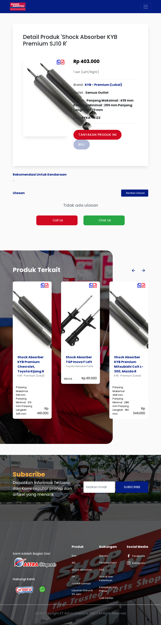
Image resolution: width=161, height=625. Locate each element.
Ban (74, 555)
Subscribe (132, 487)
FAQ (101, 569)
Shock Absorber (82, 569)
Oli (73, 576)
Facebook (138, 556)
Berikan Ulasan (135, 193)
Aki (73, 562)
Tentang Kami (108, 562)
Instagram (138, 563)
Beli (81, 144)
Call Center (106, 598)
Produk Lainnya (81, 583)
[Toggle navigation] (145, 7)
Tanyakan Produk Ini (97, 134)
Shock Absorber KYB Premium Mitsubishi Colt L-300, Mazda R (80, 364)
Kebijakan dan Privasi (108, 589)
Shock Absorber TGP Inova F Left (30, 359)
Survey (103, 555)
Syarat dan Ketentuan (106, 578)
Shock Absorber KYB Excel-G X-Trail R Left (127, 362)
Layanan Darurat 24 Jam (82, 592)
